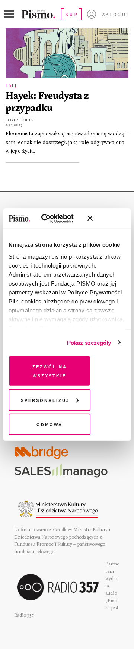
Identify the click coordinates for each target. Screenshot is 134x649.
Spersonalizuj (45, 399)
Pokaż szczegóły (89, 342)
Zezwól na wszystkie (49, 370)
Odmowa (49, 424)
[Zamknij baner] (109, 218)
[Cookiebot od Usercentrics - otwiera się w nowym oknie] (52, 218)
